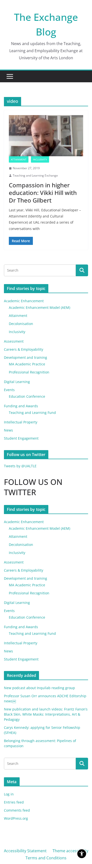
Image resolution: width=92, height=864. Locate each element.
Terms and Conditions (46, 858)
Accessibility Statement (25, 850)
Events (9, 389)
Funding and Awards (21, 406)
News (8, 430)
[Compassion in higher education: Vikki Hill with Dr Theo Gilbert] (46, 135)
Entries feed (14, 802)
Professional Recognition (29, 372)
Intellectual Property (20, 422)
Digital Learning (17, 381)
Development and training (25, 357)
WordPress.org (16, 818)
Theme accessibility (70, 850)
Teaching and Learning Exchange (35, 175)
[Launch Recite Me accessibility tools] (82, 854)
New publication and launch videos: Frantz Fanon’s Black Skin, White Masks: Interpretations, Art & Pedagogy (46, 714)
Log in (9, 794)
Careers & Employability (23, 349)
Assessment (14, 341)
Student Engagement (21, 438)
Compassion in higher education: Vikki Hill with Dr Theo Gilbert (43, 192)
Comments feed (17, 810)
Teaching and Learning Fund (32, 412)
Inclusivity (40, 159)
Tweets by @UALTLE (20, 466)
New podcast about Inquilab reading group (39, 687)
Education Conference (27, 396)
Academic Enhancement (24, 301)
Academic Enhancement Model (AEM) (39, 307)
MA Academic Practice (27, 364)
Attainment (18, 159)
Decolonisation (21, 323)
